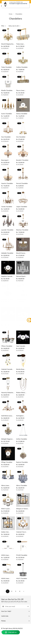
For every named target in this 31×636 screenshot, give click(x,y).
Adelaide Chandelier (7, 253)
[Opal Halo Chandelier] (23, 314)
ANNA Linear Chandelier (5, 555)
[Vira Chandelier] (23, 128)
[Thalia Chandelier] (8, 58)
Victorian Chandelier (7, 299)
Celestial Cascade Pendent (6, 369)
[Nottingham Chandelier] (23, 407)
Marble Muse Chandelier (20, 369)
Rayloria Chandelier (22, 462)
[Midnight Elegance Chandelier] (8, 430)
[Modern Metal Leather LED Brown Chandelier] (23, 384)
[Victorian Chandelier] (8, 291)
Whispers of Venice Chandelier (22, 509)
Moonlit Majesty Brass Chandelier (8, 44)
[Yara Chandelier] (8, 128)
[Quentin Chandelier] (8, 174)
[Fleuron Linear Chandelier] (23, 81)
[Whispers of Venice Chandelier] (23, 500)
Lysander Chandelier (7, 230)
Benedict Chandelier (22, 160)
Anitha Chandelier (21, 439)
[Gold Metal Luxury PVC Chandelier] (8, 407)
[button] (28, 6)
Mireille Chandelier (6, 90)
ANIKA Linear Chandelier (5, 578)
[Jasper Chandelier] (23, 198)
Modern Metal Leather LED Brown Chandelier (22, 393)
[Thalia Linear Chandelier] (23, 35)
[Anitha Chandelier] (23, 430)
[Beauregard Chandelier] (8, 151)
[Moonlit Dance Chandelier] (23, 244)
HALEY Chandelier (21, 578)
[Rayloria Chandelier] (23, 453)
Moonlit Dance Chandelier (20, 253)
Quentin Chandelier (7, 183)
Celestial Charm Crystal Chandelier (21, 532)
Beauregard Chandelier (4, 160)
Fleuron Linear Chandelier (20, 90)
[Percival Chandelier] (23, 174)
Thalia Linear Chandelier (20, 44)
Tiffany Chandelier (6, 346)
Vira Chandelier (20, 137)
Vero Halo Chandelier (7, 323)
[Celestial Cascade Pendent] (8, 360)
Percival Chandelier (22, 183)
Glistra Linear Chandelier (5, 486)
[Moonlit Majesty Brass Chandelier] (8, 35)
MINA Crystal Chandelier (5, 509)
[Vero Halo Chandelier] (8, 314)
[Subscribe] (28, 606)
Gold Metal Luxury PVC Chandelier (6, 416)
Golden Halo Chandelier (5, 532)
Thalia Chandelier (6, 67)
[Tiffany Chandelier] (8, 337)
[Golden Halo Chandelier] (8, 523)
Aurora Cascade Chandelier (21, 300)
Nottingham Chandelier (19, 416)
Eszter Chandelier (6, 114)
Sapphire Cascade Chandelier (6, 276)
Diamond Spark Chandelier (20, 276)
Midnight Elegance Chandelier (6, 439)
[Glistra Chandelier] (23, 476)
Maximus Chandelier (22, 230)
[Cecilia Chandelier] (8, 198)
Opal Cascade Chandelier (20, 346)
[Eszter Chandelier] (8, 105)
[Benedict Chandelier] (23, 151)
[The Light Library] (13, 6)
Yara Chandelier (6, 137)
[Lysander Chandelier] (8, 221)
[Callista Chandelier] (23, 58)
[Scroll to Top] (28, 627)
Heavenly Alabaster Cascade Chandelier (7, 393)
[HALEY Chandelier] (23, 569)
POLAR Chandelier (21, 555)
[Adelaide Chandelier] (8, 244)
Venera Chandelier (21, 114)
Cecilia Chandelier (6, 206)
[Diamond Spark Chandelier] (23, 267)
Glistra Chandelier (21, 485)
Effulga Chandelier (6, 462)
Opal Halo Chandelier (22, 323)
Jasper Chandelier (21, 206)
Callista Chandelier (22, 67)
